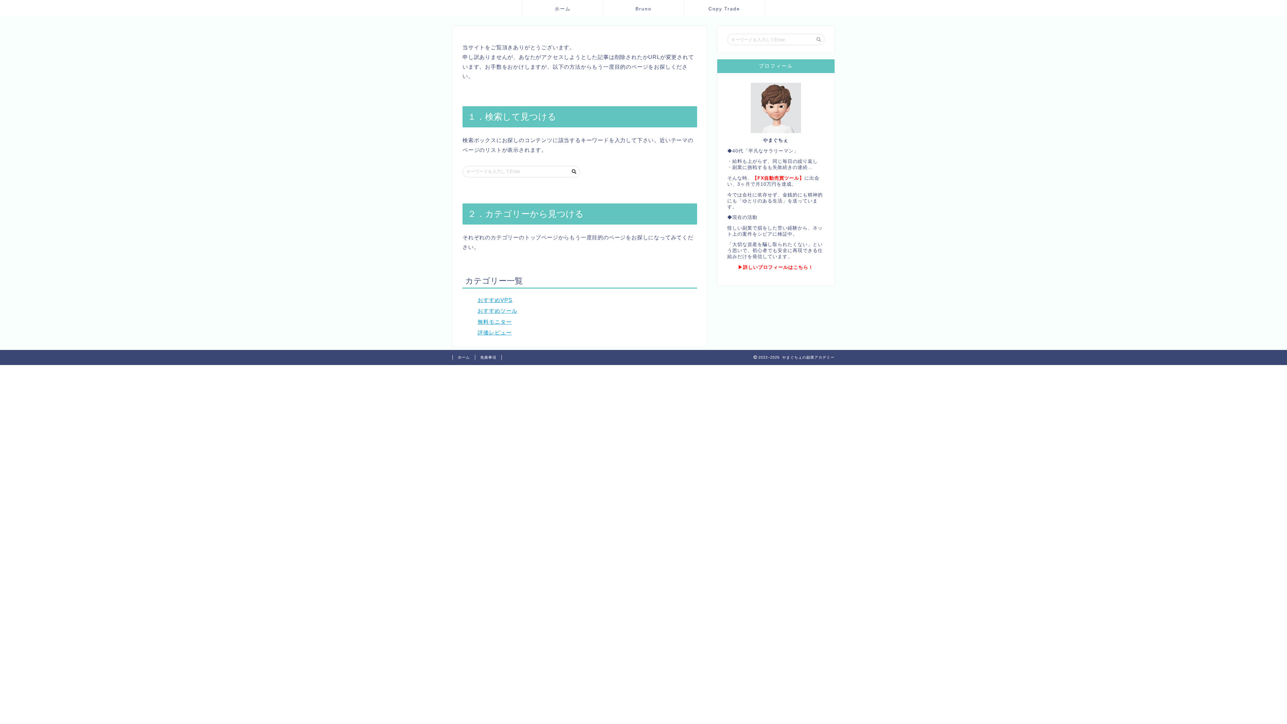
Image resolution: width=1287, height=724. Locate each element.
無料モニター (495, 322)
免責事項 (488, 357)
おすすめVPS (495, 300)
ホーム (563, 8)
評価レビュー (495, 333)
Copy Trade (724, 8)
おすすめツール (497, 311)
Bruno (643, 8)
